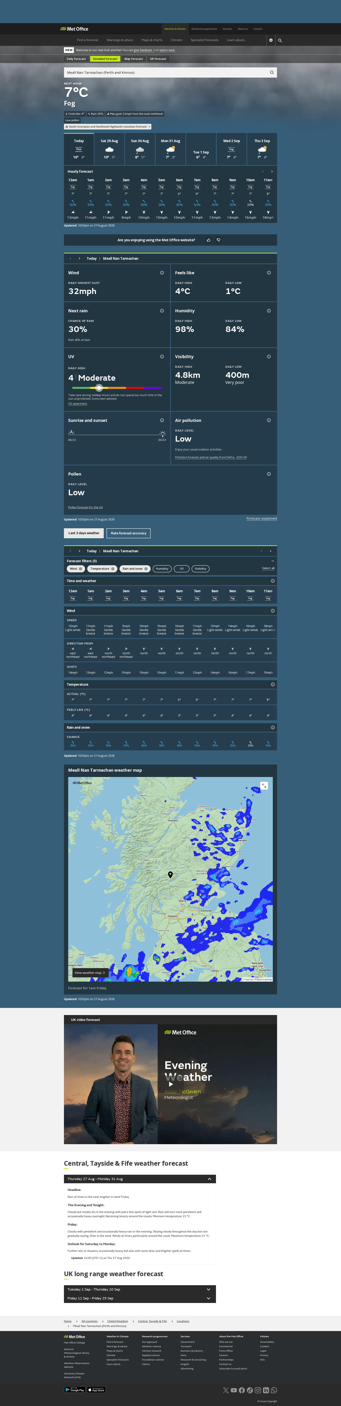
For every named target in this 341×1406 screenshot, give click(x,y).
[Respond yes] (208, 240)
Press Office (226, 1350)
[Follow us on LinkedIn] (266, 1390)
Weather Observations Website (77, 1365)
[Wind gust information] (161, 272)
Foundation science (153, 1359)
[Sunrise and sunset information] (161, 420)
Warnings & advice (120, 40)
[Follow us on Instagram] (258, 1390)
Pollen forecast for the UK (85, 507)
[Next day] (79, 258)
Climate (176, 40)
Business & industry (192, 1350)
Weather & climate (175, 28)
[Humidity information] (268, 310)
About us (243, 28)
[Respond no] (218, 240)
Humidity (162, 569)
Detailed (105, 59)
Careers (258, 28)
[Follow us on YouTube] (234, 1390)
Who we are (226, 1341)
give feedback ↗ (144, 50)
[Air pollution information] (268, 420)
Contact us (225, 1364)
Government (188, 1341)
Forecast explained (262, 518)
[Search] (270, 71)
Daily (76, 59)
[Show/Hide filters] (272, 561)
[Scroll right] (272, 171)
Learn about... (236, 40)
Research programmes (204, 28)
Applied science (151, 1355)
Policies (264, 1336)
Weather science (151, 1346)
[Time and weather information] (272, 581)
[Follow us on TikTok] (250, 1390)
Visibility (200, 569)
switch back (167, 50)
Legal (263, 1350)
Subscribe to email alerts (233, 1368)
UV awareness (77, 404)
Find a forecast (87, 40)
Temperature (98, 569)
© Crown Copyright (267, 1401)
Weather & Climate (118, 1336)
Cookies (264, 1346)
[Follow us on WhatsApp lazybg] (274, 1390)
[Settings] (271, 40)
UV (182, 569)
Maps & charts (152, 40)
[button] (170, 876)
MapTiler (249, 979)
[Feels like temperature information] (268, 272)
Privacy (264, 1355)
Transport (186, 1346)
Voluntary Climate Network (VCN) (74, 1375)
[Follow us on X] (226, 1390)
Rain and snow (131, 569)
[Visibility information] (268, 356)
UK (158, 59)
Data (183, 1355)
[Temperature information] (272, 684)
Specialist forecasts (204, 40)
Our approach (149, 1341)
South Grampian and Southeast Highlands (108, 126)
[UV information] (161, 356)
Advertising (187, 1368)
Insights (185, 1364)
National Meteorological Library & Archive (76, 1353)
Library (146, 1364)
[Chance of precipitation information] (161, 310)
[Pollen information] (268, 474)
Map (134, 59)
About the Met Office (231, 1336)
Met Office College (74, 1342)
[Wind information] (272, 610)
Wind (72, 569)
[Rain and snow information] (272, 727)
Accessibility (267, 1341)
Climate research (151, 1350)
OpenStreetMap (264, 979)
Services (227, 28)
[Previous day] (70, 258)
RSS (262, 1359)
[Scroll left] (262, 171)
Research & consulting (193, 1359)
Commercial (226, 1346)
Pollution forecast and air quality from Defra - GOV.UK (211, 457)
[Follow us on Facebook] (242, 1390)
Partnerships (226, 1359)
